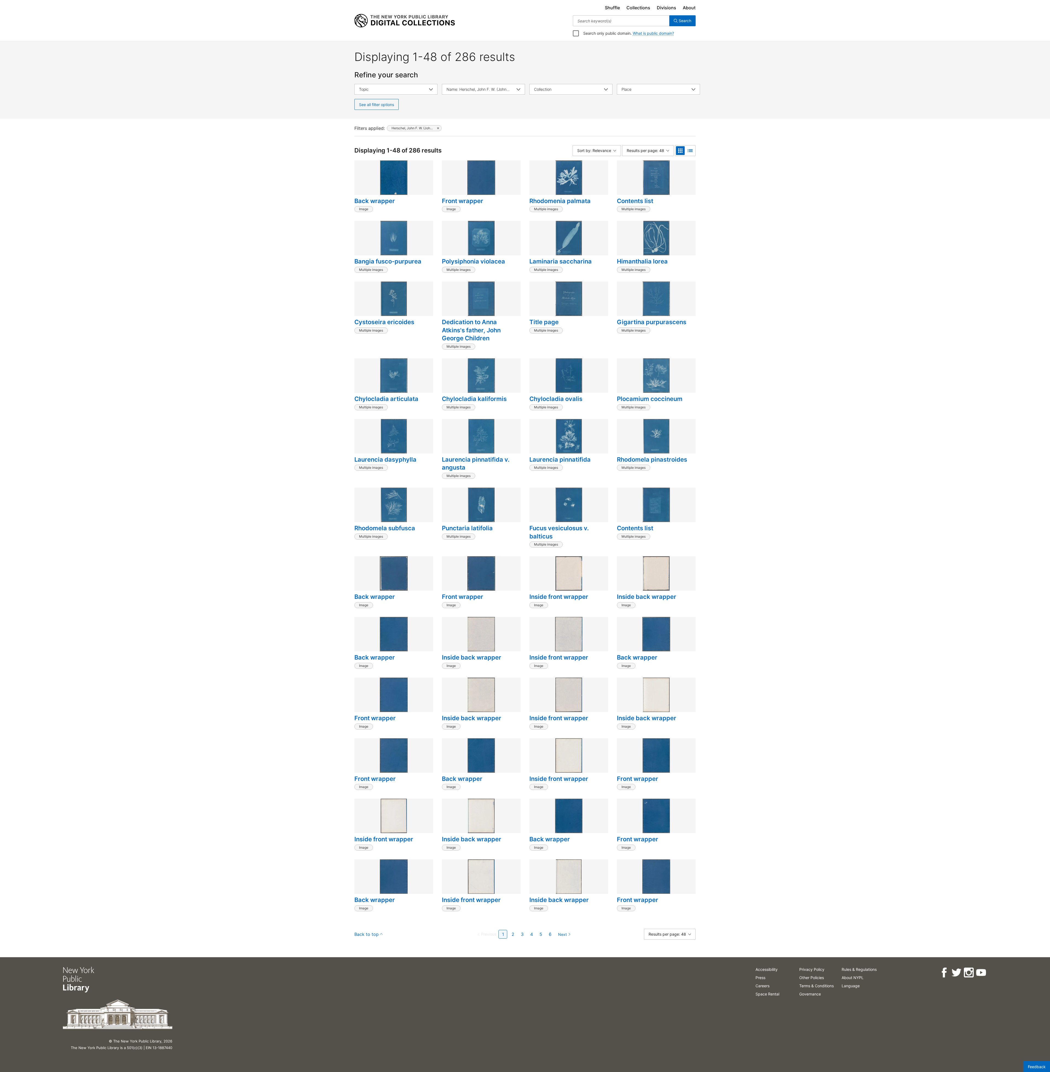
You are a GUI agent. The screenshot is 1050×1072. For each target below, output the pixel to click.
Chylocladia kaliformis (474, 398)
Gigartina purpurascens (651, 322)
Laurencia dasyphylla (385, 459)
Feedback (1037, 1066)
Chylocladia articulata (386, 398)
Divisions (666, 7)
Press (760, 977)
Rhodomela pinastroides (652, 459)
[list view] (690, 150)
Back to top (366, 934)
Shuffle (612, 7)
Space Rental (767, 994)
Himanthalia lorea (642, 261)
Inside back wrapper (646, 596)
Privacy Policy (811, 969)
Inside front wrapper (558, 596)
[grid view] (680, 150)
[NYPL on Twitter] (956, 972)
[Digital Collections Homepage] (404, 21)
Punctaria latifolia (467, 528)
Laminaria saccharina (560, 261)
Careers (762, 985)
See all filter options (376, 104)
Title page (544, 322)
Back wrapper (374, 200)
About (689, 7)
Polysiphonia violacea (473, 261)
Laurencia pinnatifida (560, 459)
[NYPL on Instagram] (968, 972)
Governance (810, 994)
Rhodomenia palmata (560, 200)
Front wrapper (462, 200)
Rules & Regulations (859, 969)
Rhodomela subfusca (384, 528)
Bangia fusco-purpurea (387, 261)
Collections (638, 7)
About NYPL (853, 977)
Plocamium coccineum (649, 398)
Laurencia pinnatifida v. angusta (475, 463)
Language (851, 985)
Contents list (635, 200)
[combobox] (621, 20)
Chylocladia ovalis (555, 398)
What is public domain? (653, 33)
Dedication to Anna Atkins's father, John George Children (471, 330)
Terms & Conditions (816, 985)
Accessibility (767, 969)
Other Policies (811, 977)
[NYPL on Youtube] (981, 972)
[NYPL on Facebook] (944, 972)
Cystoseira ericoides (384, 322)
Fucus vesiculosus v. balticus (559, 532)
